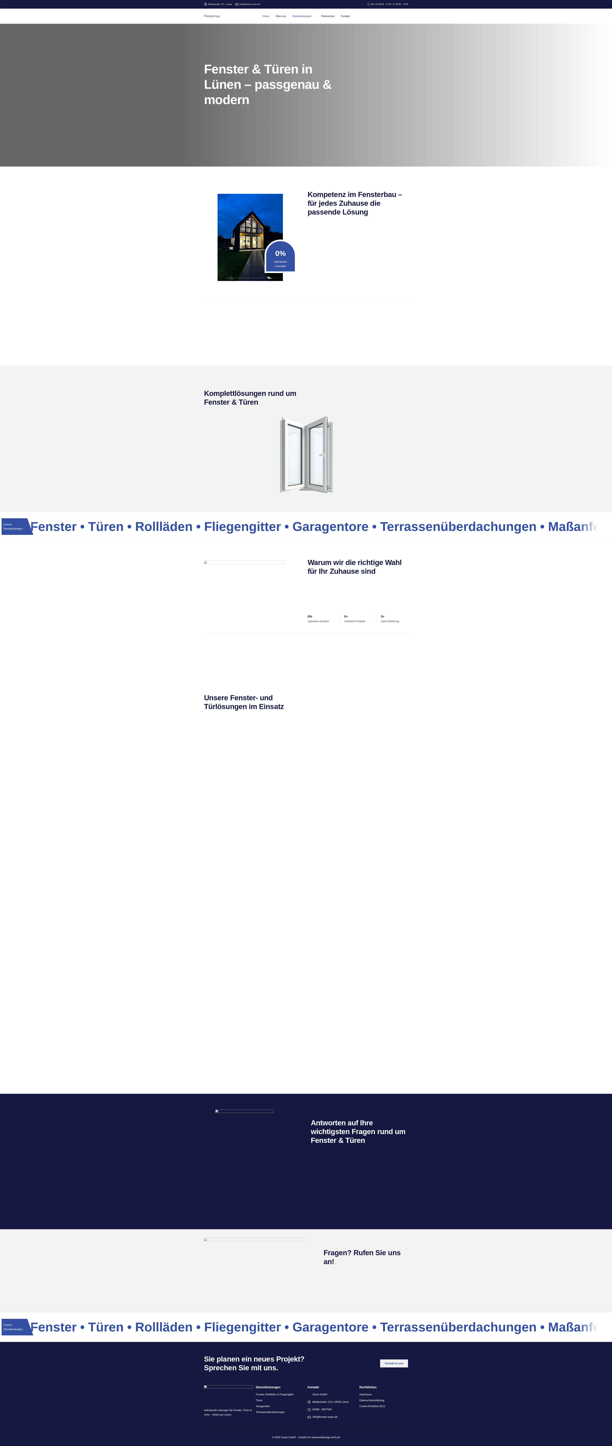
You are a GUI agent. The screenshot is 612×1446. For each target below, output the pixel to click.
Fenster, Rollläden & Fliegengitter (275, 1394)
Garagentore (263, 1406)
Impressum (365, 1394)
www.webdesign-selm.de (326, 1437)
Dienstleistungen (302, 16)
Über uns (281, 16)
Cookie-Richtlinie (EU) (372, 1406)
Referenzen (328, 16)
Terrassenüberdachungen (270, 1412)
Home (265, 16)
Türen (259, 1400)
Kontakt (345, 16)
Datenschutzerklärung (371, 1400)
